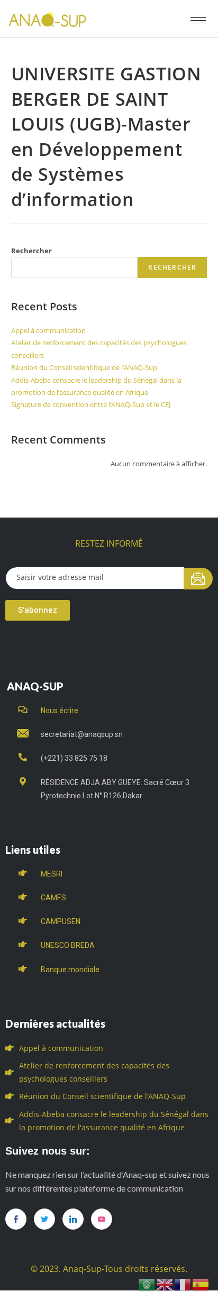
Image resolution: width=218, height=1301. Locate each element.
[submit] (198, 578)
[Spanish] (201, 1284)
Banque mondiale (70, 969)
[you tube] (101, 1219)
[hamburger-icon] (198, 20)
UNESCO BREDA (68, 945)
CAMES (53, 897)
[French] (183, 1284)
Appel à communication (48, 330)
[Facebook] (15, 1219)
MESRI (51, 874)
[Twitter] (44, 1219)
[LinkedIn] (73, 1219)
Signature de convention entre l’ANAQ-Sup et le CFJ (90, 404)
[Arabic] (147, 1284)
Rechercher (31, 250)
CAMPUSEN (60, 921)
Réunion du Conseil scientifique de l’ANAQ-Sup (84, 367)
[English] (165, 1284)
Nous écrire (59, 710)
